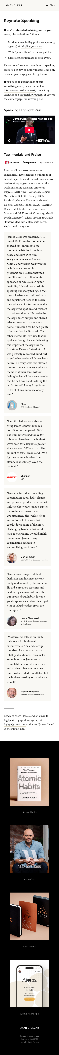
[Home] (13, 5)
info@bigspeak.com (31, 46)
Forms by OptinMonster (29, 1042)
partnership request (31, 95)
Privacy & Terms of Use (29, 1036)
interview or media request (19, 90)
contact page (15, 99)
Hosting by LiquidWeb (29, 1039)
